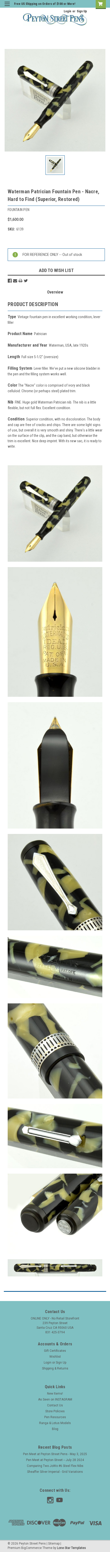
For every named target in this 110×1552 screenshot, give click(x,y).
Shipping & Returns (55, 1368)
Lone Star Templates (71, 1548)
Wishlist (55, 1356)
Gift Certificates (55, 1351)
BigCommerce (31, 1548)
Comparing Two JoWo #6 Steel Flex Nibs (55, 1466)
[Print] (20, 281)
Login (67, 11)
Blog (55, 1429)
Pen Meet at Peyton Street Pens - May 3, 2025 (55, 1454)
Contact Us (55, 1405)
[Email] (15, 281)
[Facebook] (10, 281)
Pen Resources (55, 1417)
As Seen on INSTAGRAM (55, 1399)
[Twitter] (26, 281)
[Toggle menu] (7, 7)
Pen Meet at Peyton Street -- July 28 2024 (55, 1460)
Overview (55, 292)
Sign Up (82, 11)
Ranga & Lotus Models (55, 1423)
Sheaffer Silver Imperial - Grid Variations (55, 1472)
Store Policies (55, 1411)
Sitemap (54, 1543)
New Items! (55, 1393)
